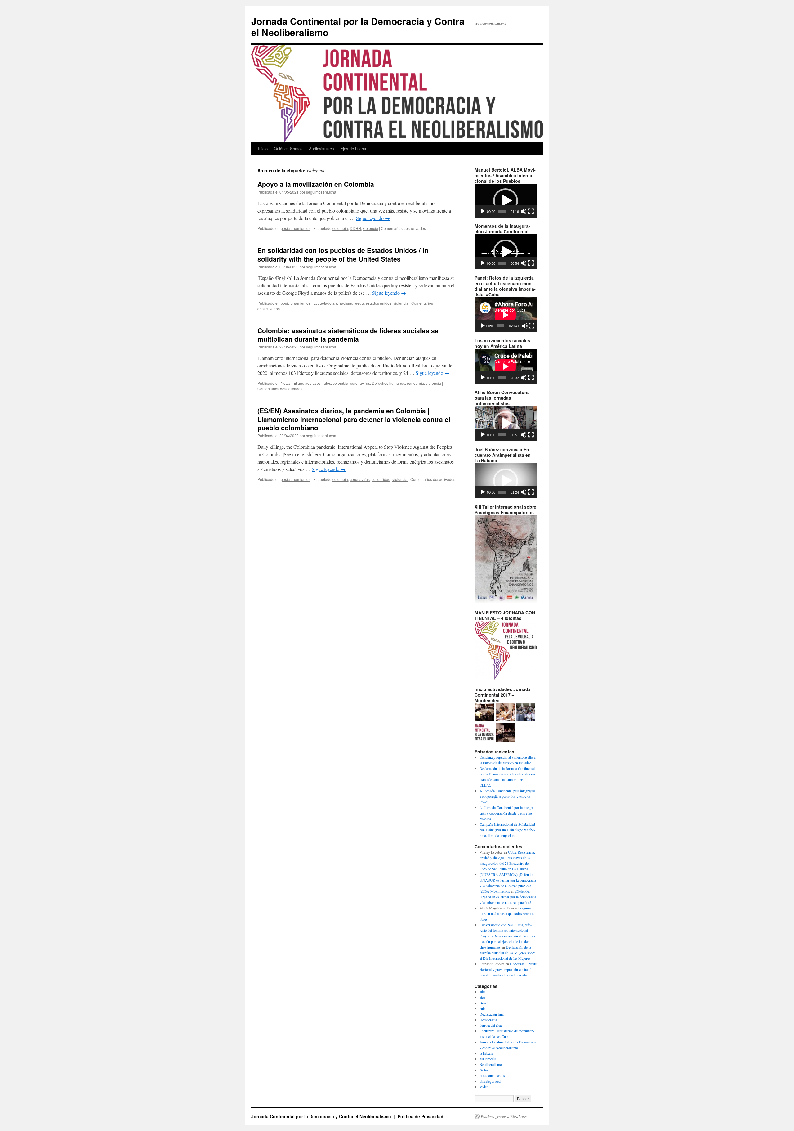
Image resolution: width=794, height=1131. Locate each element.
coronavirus (360, 383)
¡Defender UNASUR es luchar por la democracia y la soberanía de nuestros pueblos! (508, 897)
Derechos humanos (388, 383)
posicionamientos (295, 228)
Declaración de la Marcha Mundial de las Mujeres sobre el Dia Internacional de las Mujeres (507, 953)
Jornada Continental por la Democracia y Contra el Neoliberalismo (358, 26)
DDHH (355, 228)
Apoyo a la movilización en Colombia (315, 184)
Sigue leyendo (373, 218)
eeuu (359, 303)
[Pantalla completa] (531, 211)
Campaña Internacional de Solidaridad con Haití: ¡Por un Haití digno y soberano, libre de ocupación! (507, 830)
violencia (370, 228)
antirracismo (342, 303)
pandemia (415, 383)
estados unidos (378, 303)
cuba (483, 1008)
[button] (505, 200)
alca (482, 997)
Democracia (488, 1019)
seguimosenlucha (321, 192)
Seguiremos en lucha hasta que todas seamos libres (507, 913)
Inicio (263, 148)
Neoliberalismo (491, 1064)
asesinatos (322, 383)
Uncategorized (490, 1081)
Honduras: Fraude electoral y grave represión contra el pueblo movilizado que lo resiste (508, 969)
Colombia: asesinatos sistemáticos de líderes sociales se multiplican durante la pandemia (348, 334)
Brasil (484, 1002)
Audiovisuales (321, 148)
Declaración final (492, 1014)
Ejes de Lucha (353, 148)
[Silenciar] (523, 211)
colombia (340, 228)
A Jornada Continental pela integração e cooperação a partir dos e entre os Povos (507, 796)
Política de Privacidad (421, 1116)
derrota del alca (491, 1025)
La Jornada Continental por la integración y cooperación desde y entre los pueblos (507, 813)
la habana (486, 1053)
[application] (506, 201)
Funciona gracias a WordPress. (504, 1116)
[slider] (502, 211)
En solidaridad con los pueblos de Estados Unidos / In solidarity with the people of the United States (342, 254)
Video (484, 1086)
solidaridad (381, 479)
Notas (286, 383)
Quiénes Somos (288, 148)
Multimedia (488, 1058)
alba (482, 991)
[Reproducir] (483, 211)
